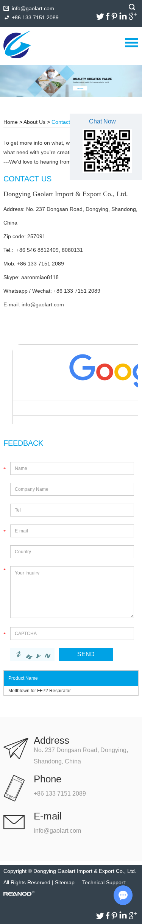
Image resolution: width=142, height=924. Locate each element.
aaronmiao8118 (40, 277)
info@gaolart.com (33, 8)
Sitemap (65, 882)
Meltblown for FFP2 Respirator (39, 690)
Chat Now (102, 121)
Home (10, 122)
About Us (34, 122)
